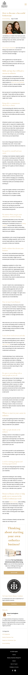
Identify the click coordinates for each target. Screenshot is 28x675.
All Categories (6, 634)
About (14, 661)
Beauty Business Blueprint (14, 658)
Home (14, 654)
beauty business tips (7, 637)
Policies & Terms (14, 667)
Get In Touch (14, 664)
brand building (6, 19)
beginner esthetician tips (9, 640)
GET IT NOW (14, 572)
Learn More (14, 604)
